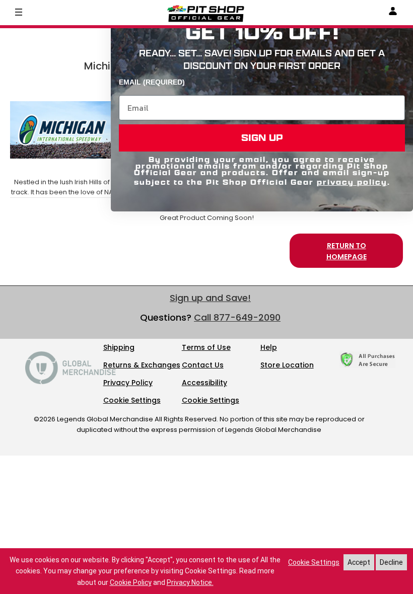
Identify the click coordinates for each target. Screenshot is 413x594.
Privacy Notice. (190, 582)
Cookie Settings (132, 400)
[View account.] (393, 13)
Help (268, 347)
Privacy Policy (128, 383)
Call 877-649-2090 (237, 317)
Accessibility (204, 383)
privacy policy (352, 182)
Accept (359, 562)
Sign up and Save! (210, 297)
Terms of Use (206, 347)
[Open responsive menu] (18, 11)
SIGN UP (262, 137)
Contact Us (203, 365)
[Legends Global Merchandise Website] (70, 382)
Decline (391, 562)
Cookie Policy (131, 582)
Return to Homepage (346, 251)
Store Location (287, 365)
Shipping (118, 347)
